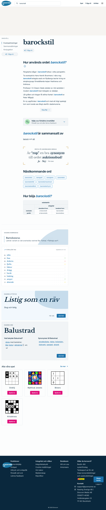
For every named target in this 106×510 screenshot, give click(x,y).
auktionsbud (51, 157)
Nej (44, 161)
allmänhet (18, 345)
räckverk (42, 345)
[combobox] (39, 3)
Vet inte (51, 161)
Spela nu (12, 393)
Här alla (51, 316)
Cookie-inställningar (43, 467)
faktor (9, 267)
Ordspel (14, 467)
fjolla (9, 264)
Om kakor (39, 470)
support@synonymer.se (86, 487)
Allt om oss (64, 464)
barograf (39, 177)
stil (34, 139)
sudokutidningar (87, 476)
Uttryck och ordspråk (19, 470)
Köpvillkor (39, 476)
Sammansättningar (11, 46)
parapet (50, 345)
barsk (9, 273)
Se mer (63, 366)
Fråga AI (88, 3)
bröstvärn (59, 342)
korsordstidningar (88, 473)
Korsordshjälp (16, 464)
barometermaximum (45, 182)
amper (10, 279)
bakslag (10, 276)
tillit (9, 255)
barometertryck (45, 186)
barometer (61, 177)
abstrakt (10, 282)
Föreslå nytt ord (17, 473)
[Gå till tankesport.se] (86, 479)
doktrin (10, 261)
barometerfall (29, 182)
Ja (39, 161)
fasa (8, 258)
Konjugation (8, 50)
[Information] (24, 66)
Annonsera (64, 467)
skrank (56, 345)
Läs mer (61, 316)
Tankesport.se (82, 470)
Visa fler (45, 110)
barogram (50, 177)
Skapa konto (98, 479)
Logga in (99, 484)
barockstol (28, 177)
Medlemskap (40, 473)
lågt (6, 345)
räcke (7, 342)
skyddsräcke (44, 342)
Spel (81, 3)
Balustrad (19, 330)
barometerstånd (30, 186)
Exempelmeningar (10, 43)
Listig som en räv (31, 299)
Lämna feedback (17, 476)
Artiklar (96, 3)
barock (26, 139)
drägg (9, 270)
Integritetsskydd (42, 464)
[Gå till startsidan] (6, 3)
